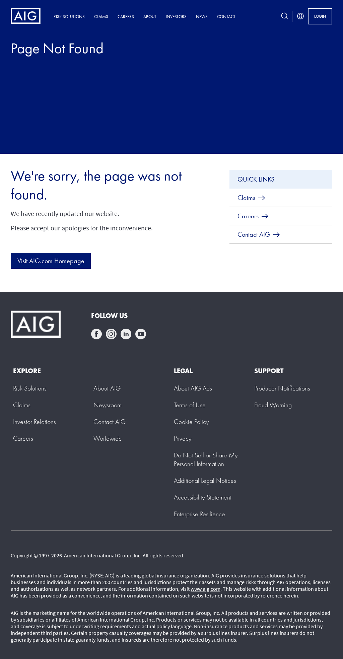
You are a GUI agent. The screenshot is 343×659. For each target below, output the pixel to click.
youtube (140, 334)
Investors (176, 16)
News (202, 16)
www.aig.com (205, 588)
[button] (206, 459)
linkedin (126, 334)
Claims (101, 16)
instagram (111, 334)
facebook (96, 334)
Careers (126, 16)
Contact (226, 16)
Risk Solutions (69, 16)
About (149, 16)
